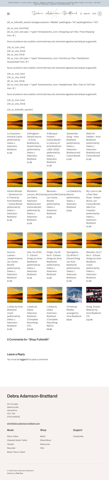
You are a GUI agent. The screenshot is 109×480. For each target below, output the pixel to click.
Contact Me (78, 436)
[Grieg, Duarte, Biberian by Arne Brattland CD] (94, 295)
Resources (45, 444)
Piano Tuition (12, 436)
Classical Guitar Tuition (17, 440)
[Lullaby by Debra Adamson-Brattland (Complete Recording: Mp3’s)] (54, 295)
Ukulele (10, 444)
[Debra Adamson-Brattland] (54, 13)
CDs (42, 448)
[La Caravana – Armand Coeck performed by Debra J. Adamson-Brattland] (15, 121)
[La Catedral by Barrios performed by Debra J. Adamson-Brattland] (74, 179)
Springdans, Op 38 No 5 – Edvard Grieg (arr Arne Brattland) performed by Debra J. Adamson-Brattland (73, 265)
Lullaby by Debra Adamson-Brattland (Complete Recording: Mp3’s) (52, 316)
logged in (24, 359)
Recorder (11, 448)
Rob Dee (19, 473)
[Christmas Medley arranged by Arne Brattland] (74, 295)
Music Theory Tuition (16, 452)
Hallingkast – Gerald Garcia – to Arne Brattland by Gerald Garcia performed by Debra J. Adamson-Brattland (34, 146)
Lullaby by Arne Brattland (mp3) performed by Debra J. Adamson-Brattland (15, 316)
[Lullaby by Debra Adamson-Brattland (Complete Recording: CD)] (35, 295)
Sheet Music (45, 440)
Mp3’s (42, 436)
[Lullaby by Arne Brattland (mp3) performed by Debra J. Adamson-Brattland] (15, 295)
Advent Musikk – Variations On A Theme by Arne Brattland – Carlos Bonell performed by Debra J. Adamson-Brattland (14, 204)
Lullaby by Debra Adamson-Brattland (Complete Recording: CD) (32, 316)
